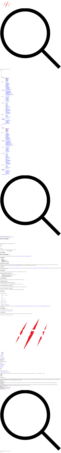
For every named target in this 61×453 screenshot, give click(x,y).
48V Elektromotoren (8, 142)
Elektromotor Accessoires (9, 144)
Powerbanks (7, 98)
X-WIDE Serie (7, 83)
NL (1, 386)
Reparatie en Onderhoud (8, 89)
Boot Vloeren (7, 87)
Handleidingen (2, 365)
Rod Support (7, 156)
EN (1, 387)
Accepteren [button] (43, 373)
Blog (0, 369)
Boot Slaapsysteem (8, 137)
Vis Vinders (7, 106)
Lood (6, 105)
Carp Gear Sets (7, 113)
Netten (6, 108)
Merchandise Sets (8, 123)
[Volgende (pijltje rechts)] (1, 452)
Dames (6, 115)
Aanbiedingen (3, 119)
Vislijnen (7, 104)
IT (7, 387)
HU (8, 387)
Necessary (2, 381)
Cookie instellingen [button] (39, 373)
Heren (6, 165)
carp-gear (12, 279)
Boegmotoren (7, 93)
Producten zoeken (2, 69)
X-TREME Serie (8, 84)
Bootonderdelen (7, 139)
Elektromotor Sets (8, 120)
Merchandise (3, 169)
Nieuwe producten (4, 174)
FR (4, 387)
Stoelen (7, 161)
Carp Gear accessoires (8, 163)
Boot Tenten (7, 86)
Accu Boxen (7, 99)
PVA (6, 158)
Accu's (2, 96)
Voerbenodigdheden (8, 107)
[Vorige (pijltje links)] (0, 452)
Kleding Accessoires (8, 167)
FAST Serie (7, 133)
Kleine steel (20, 265)
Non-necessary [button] (2, 383)
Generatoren (7, 149)
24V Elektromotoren (8, 91)
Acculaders (7, 100)
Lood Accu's (7, 97)
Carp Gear (3, 153)
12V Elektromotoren (8, 90)
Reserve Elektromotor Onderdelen (10, 94)
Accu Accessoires (8, 151)
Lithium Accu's (7, 147)
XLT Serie (7, 82)
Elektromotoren (3, 140)
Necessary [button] (1, 380)
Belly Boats (7, 135)
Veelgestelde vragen (2, 364)
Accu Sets (7, 102)
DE (2, 387)
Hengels (7, 103)
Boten (2, 132)
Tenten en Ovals (8, 112)
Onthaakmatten (7, 109)
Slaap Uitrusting (8, 111)
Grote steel (16, 265)
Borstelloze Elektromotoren (9, 92)
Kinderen (7, 116)
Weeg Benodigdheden (8, 160)
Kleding (2, 114)
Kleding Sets (7, 122)
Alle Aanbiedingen (8, 170)
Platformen (7, 85)
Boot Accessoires (8, 138)
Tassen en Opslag (8, 110)
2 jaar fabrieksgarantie (6, 304)
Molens (7, 154)
